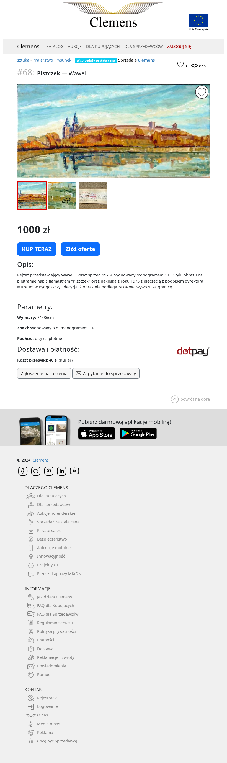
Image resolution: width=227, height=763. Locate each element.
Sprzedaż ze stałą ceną (58, 521)
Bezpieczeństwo (52, 539)
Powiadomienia (51, 666)
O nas (42, 715)
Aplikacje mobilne (54, 547)
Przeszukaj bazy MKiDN (59, 573)
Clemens (28, 46)
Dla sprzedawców (53, 504)
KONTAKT (34, 690)
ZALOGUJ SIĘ (179, 46)
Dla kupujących (51, 495)
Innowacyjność (51, 556)
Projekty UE (48, 564)
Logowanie (47, 706)
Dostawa (45, 648)
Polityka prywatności (56, 631)
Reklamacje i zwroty (55, 657)
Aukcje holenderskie (56, 513)
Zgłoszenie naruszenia (44, 373)
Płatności (45, 639)
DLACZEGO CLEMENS (46, 488)
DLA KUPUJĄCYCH (103, 46)
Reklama (45, 732)
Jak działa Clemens (54, 597)
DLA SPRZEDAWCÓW (143, 46)
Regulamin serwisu (55, 622)
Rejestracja (47, 697)
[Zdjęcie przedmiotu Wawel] (113, 131)
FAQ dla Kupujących (55, 605)
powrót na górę (195, 399)
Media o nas (48, 723)
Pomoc (43, 674)
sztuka (23, 60)
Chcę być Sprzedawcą (57, 741)
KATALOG (54, 46)
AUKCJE (75, 46)
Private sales (49, 530)
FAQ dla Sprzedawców (57, 614)
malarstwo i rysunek (52, 60)
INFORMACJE (38, 589)
